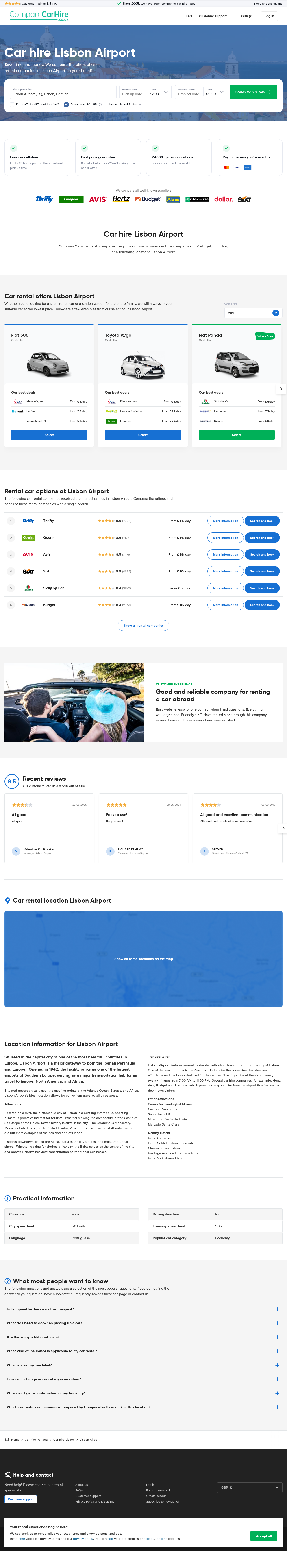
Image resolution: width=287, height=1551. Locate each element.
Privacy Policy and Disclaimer (95, 1501)
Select (49, 434)
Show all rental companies (143, 625)
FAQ (189, 16)
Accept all (264, 1536)
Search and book (262, 521)
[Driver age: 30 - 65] (66, 104)
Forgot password (158, 1490)
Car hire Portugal (36, 1440)
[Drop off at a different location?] (12, 104)
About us (81, 1485)
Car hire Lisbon (64, 1440)
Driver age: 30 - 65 (83, 104)
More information (225, 521)
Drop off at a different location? (37, 104)
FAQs (79, 1490)
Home (15, 1440)
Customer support (213, 16)
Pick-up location (22, 89)
